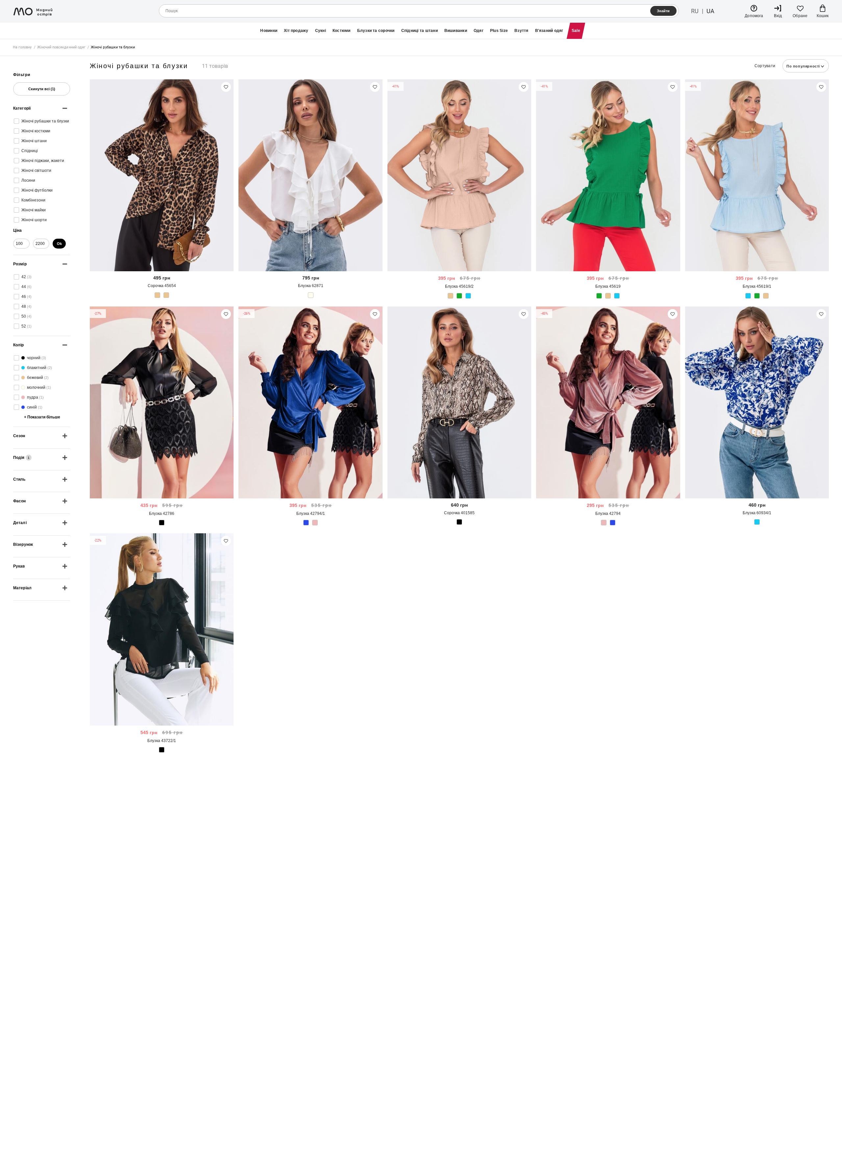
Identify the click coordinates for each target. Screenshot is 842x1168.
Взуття (521, 30)
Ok (59, 244)
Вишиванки (455, 30)
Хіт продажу (296, 30)
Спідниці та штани (419, 30)
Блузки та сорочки (376, 30)
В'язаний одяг (549, 30)
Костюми (342, 30)
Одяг (478, 30)
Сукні (320, 30)
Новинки (268, 30)
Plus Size (499, 30)
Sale (576, 30)
